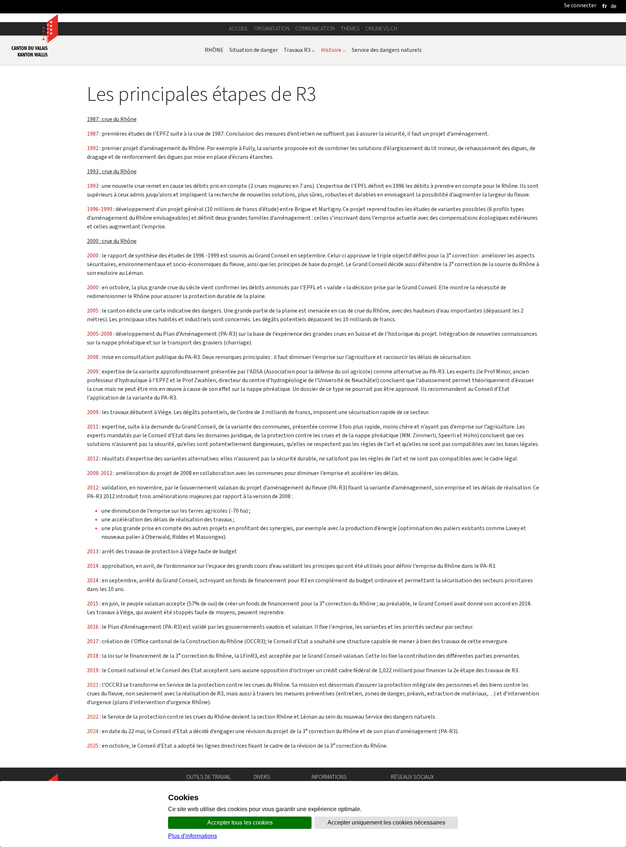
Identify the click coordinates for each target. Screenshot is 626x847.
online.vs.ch (381, 28)
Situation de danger (253, 50)
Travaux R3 (299, 50)
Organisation (271, 28)
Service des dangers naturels (387, 50)
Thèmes (350, 28)
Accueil (238, 28)
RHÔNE (214, 50)
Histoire (333, 50)
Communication (315, 28)
